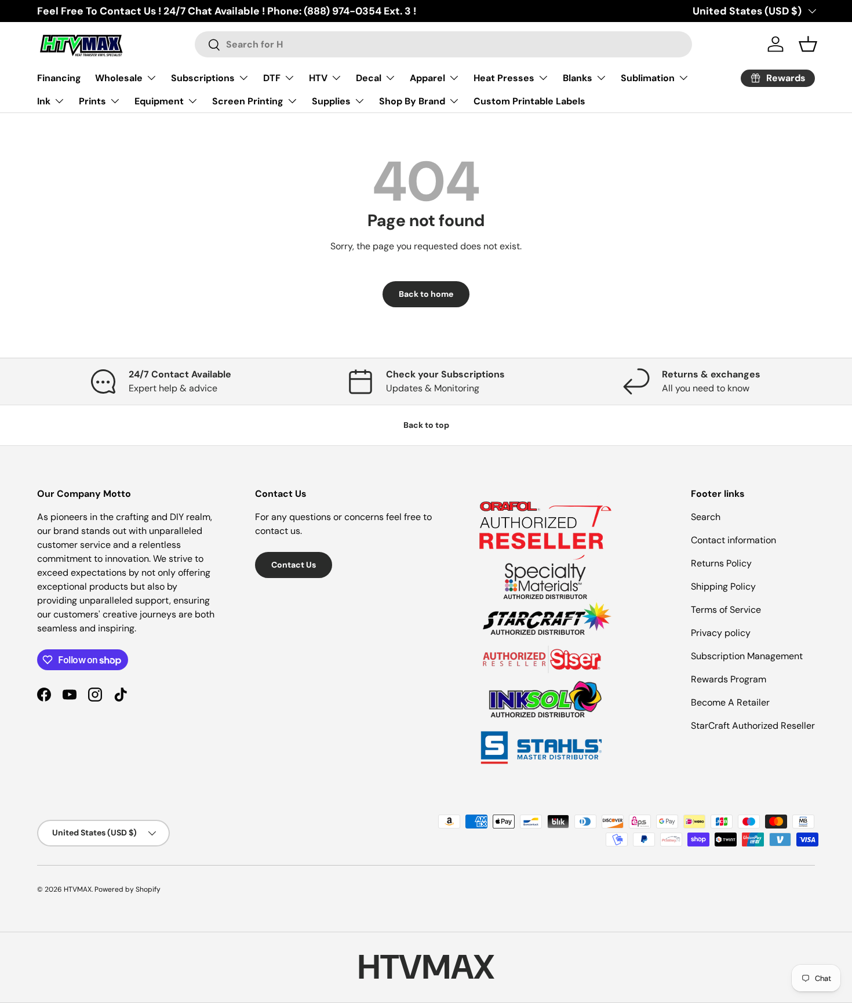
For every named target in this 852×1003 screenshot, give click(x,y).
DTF (272, 78)
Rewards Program (728, 679)
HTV (318, 78)
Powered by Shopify (127, 889)
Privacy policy (721, 633)
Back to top (426, 425)
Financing (59, 78)
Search (705, 517)
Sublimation (648, 78)
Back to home (426, 294)
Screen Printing (247, 101)
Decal (368, 78)
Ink (43, 101)
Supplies (331, 101)
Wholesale (119, 78)
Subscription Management (747, 656)
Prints (92, 101)
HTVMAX (78, 889)
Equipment (159, 101)
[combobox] (443, 44)
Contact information (733, 540)
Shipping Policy (723, 586)
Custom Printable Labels (529, 101)
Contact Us (293, 564)
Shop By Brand (412, 101)
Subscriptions (203, 78)
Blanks (577, 78)
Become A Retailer (730, 702)
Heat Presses (504, 78)
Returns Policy (721, 563)
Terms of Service (726, 610)
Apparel (427, 78)
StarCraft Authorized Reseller (753, 725)
